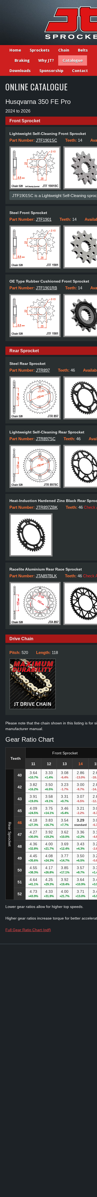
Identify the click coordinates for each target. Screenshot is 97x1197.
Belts (83, 50)
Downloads (20, 70)
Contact (80, 70)
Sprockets (40, 50)
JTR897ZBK (47, 507)
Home (15, 50)
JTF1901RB (46, 288)
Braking (22, 60)
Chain (63, 50)
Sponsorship (51, 70)
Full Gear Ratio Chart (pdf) (28, 930)
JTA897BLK (46, 576)
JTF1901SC (46, 140)
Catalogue (73, 60)
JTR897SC (46, 438)
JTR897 (43, 370)
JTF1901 (43, 219)
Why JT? (46, 60)
